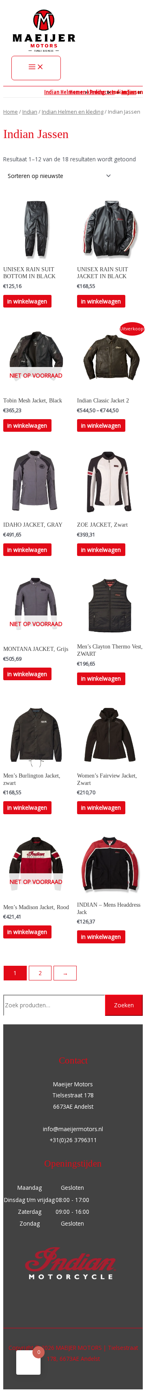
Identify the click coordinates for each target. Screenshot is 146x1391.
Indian (29, 111)
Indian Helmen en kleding (72, 111)
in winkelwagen (27, 301)
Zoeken (124, 1005)
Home (10, 111)
